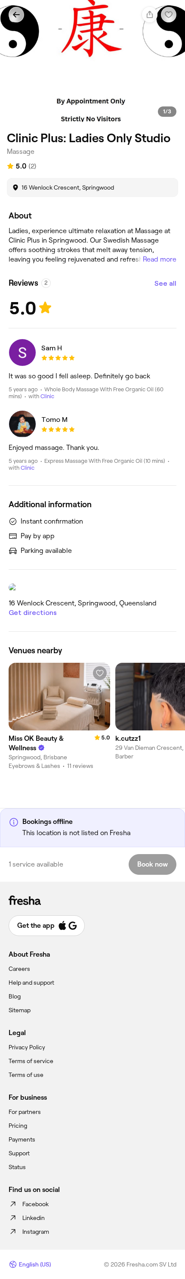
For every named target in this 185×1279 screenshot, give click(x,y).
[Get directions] (92, 587)
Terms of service (31, 1061)
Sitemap (20, 1010)
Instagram (35, 1231)
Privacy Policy (27, 1047)
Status (17, 1167)
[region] (92, 66)
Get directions (33, 612)
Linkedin (33, 1217)
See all (165, 283)
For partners (25, 1111)
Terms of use (26, 1074)
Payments (22, 1139)
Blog (15, 996)
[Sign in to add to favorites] (100, 673)
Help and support (31, 982)
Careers (19, 968)
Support (19, 1153)
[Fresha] (92, 900)
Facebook (35, 1204)
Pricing (18, 1125)
